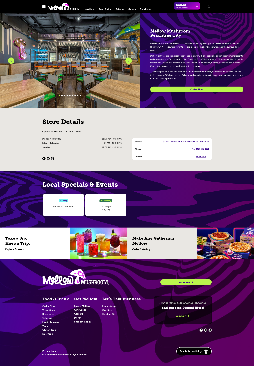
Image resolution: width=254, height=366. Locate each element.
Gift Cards (80, 310)
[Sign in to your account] (209, 6)
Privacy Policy (50, 351)
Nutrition (47, 334)
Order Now (196, 89)
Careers (132, 9)
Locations (89, 9)
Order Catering (141, 249)
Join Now (181, 315)
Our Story (108, 310)
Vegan (45, 326)
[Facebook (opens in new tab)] (201, 330)
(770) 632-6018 (202, 149)
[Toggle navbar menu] (44, 6)
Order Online (104, 9)
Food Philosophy (52, 322)
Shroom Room (82, 322)
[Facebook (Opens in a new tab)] (44, 158)
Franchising (145, 9)
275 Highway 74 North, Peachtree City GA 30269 (187, 141)
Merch (77, 318)
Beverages (48, 314)
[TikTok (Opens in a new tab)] (52, 158)
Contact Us (108, 314)
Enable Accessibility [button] (191, 351)
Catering (120, 9)
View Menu (48, 310)
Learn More (201, 157)
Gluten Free (49, 330)
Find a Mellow (82, 306)
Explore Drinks (13, 249)
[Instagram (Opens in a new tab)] (48, 158)
